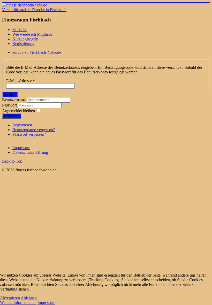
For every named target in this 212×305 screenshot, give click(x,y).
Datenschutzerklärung (30, 152)
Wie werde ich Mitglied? (32, 34)
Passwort (9, 105)
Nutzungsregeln (25, 39)
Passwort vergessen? (29, 134)
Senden (10, 94)
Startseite (19, 29)
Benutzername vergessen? (33, 129)
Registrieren (22, 125)
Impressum (21, 148)
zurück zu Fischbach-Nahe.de (36, 52)
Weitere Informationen (18, 302)
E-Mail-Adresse (20, 81)
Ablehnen (29, 298)
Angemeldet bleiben (18, 111)
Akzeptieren (10, 298)
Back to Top (12, 161)
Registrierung (23, 43)
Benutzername (14, 99)
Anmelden (11, 116)
